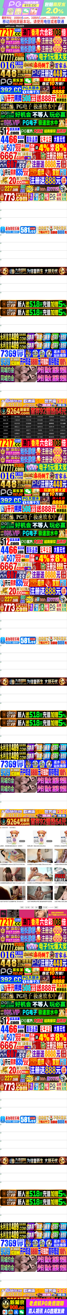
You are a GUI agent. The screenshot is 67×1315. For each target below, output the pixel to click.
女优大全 (63, 430)
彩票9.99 (51, 427)
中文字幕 (28, 420)
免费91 (29, 433)
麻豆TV (28, 430)
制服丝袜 (63, 420)
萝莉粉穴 (63, 433)
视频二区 (5, 420)
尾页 (56, 907)
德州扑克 (40, 427)
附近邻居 (17, 423)
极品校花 (51, 437)
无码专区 (5, 433)
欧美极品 (63, 416)
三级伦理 (17, 420)
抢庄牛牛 (28, 427)
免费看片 (17, 433)
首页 (22, 907)
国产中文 (17, 437)
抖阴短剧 (63, 437)
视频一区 (5, 416)
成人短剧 (40, 437)
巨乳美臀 (40, 420)
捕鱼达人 (17, 427)
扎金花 (63, 427)
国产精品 (17, 416)
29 (32, 907)
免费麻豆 (51, 433)
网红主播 (28, 416)
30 (36, 907)
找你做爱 (40, 423)
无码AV (6, 430)
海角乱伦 (40, 433)
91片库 (51, 430)
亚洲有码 (51, 416)
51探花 (40, 430)
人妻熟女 (51, 420)
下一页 (45, 907)
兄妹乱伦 (28, 437)
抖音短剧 (17, 430)
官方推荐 (5, 427)
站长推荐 (5, 423)
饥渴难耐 (28, 423)
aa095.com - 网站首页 (14, 26)
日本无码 (40, 416)
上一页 (27, 907)
